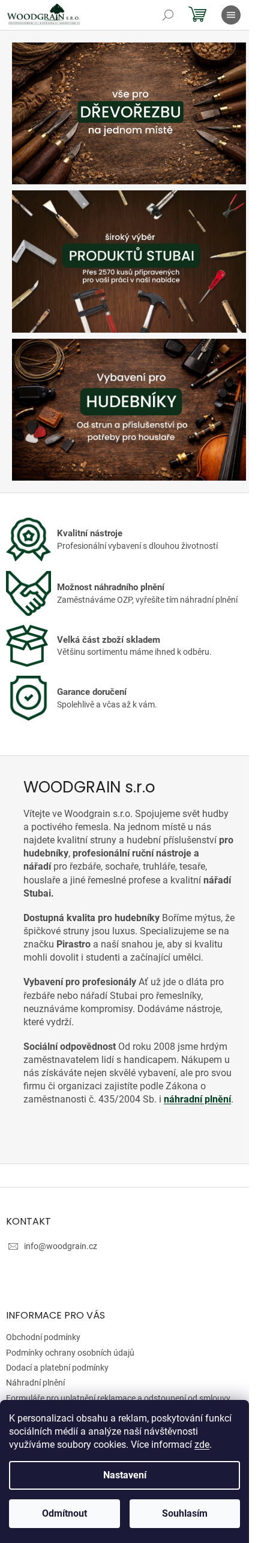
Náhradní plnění (35, 1382)
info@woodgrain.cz (60, 1246)
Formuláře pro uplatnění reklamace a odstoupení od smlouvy (118, 1398)
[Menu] (231, 15)
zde (201, 1444)
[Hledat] (168, 15)
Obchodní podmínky (43, 1337)
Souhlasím (185, 1513)
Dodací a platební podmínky (57, 1367)
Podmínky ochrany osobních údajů (70, 1352)
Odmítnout (64, 1513)
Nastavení (124, 1475)
